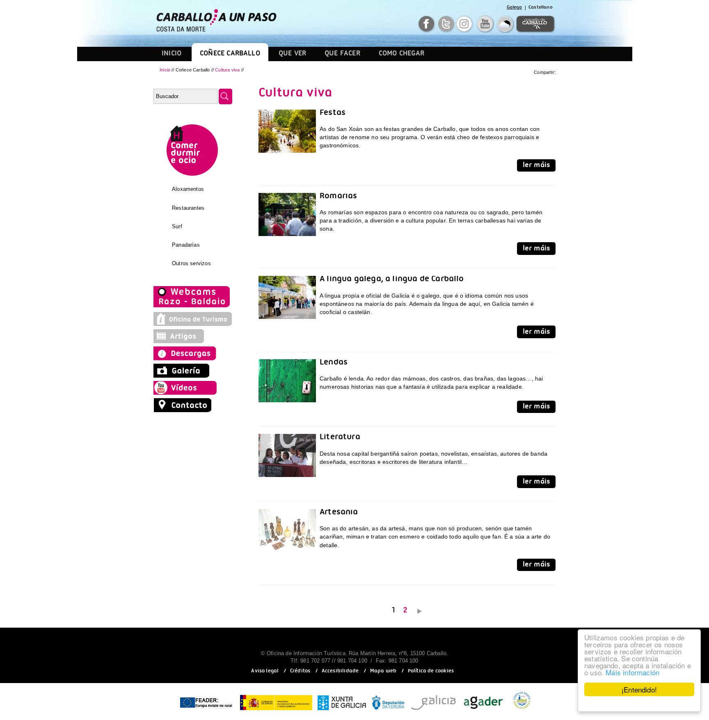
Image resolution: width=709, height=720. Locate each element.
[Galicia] (433, 710)
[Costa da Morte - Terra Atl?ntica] (522, 710)
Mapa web (383, 671)
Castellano (540, 8)
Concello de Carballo (535, 24)
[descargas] (192, 358)
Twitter (446, 24)
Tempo (505, 24)
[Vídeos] (187, 393)
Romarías (338, 197)
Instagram (465, 24)
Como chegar (402, 54)
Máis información (632, 672)
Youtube (486, 24)
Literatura (340, 438)
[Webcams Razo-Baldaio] (192, 306)
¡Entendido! (639, 689)
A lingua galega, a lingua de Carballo (392, 280)
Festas (332, 114)
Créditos (300, 671)
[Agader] (483, 710)
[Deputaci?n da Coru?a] (388, 710)
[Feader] (205, 710)
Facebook (427, 24)
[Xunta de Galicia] (342, 710)
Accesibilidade (340, 671)
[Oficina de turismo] (192, 324)
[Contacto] (184, 410)
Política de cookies (431, 671)
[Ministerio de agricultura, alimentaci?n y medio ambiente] (276, 710)
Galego (514, 8)
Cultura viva (228, 69)
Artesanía (339, 513)
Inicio (171, 54)
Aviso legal (265, 671)
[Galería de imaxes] (182, 375)
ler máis (536, 166)
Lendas (334, 363)
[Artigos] (182, 341)
